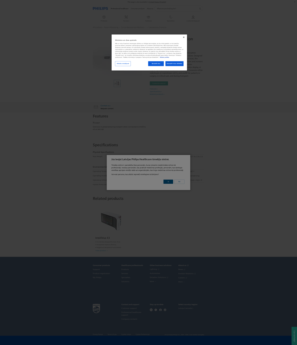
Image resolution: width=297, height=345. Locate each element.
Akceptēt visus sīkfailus (174, 63)
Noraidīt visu (156, 63)
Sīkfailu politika (164, 57)
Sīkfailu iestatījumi (123, 63)
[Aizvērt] (183, 37)
